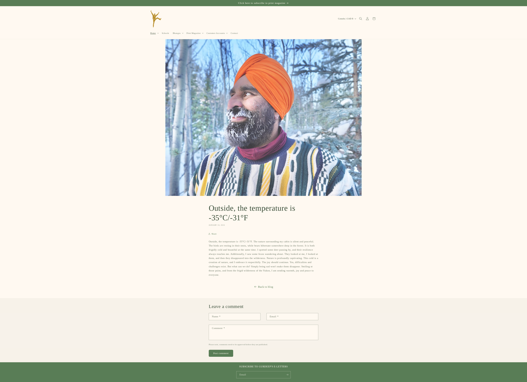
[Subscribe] (287, 374)
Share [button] (214, 234)
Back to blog (265, 286)
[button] (154, 33)
